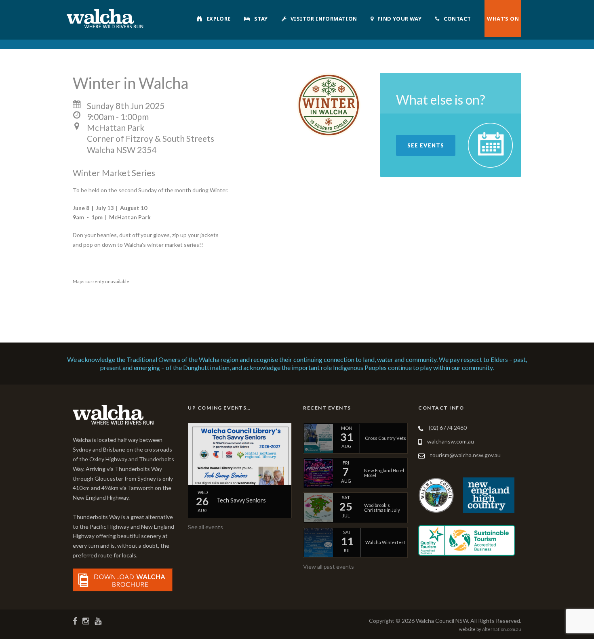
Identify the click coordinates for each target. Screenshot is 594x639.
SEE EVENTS (425, 145)
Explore (218, 18)
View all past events (328, 566)
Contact (457, 18)
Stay (261, 18)
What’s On (503, 18)
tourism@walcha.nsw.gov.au (465, 455)
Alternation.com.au (501, 629)
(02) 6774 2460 (448, 427)
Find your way (399, 18)
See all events (205, 526)
